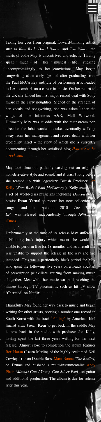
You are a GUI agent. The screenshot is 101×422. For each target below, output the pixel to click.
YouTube (31, 8)
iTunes (11, 220)
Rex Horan (14, 351)
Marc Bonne (63, 358)
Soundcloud (44, 8)
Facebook (7, 8)
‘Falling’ (58, 318)
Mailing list (69, 8)
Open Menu (92, 8)
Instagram (56, 8)
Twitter (19, 8)
